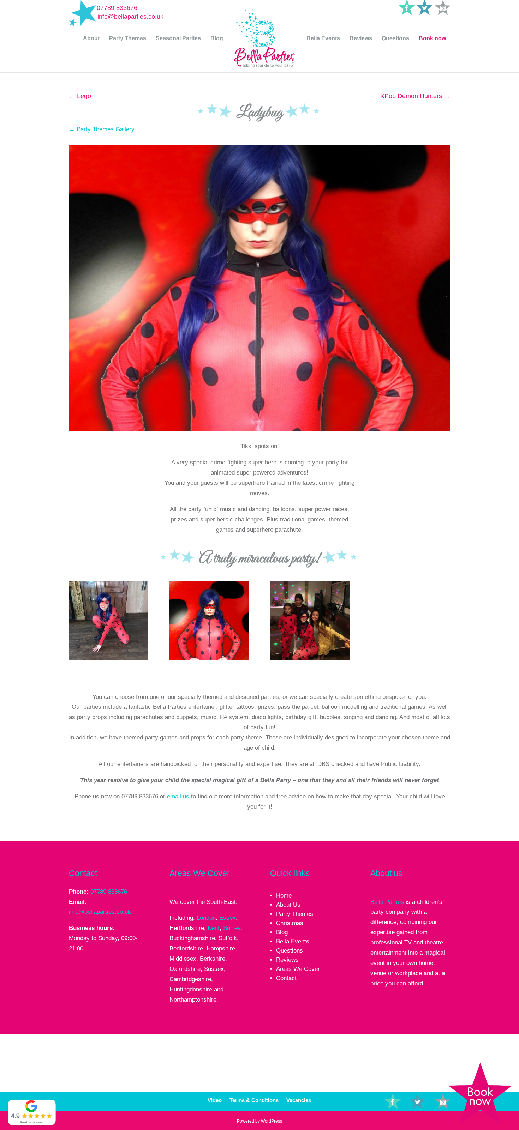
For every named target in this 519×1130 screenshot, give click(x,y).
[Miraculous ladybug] (209, 660)
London (206, 917)
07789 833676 (117, 7)
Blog (216, 38)
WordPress (271, 1121)
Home (284, 895)
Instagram (458, 1099)
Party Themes (127, 38)
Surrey (231, 928)
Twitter (425, 1099)
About (91, 38)
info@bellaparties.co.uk (100, 911)
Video (215, 1100)
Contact (286, 978)
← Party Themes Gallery (102, 129)
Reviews (361, 38)
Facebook (408, 1099)
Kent (214, 928)
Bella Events (323, 38)
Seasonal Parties (178, 38)
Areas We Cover (298, 969)
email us (178, 796)
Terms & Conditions (254, 1100)
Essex (227, 917)
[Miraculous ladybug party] (310, 660)
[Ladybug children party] (108, 660)
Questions (395, 38)
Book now (432, 38)
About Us (288, 904)
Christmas (289, 923)
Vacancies (298, 1100)
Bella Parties (387, 902)
